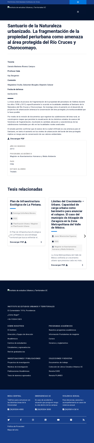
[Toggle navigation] (77, 2)
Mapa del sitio (13, 430)
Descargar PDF (17, 139)
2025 (15, 218)
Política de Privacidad (16, 426)
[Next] (84, 236)
